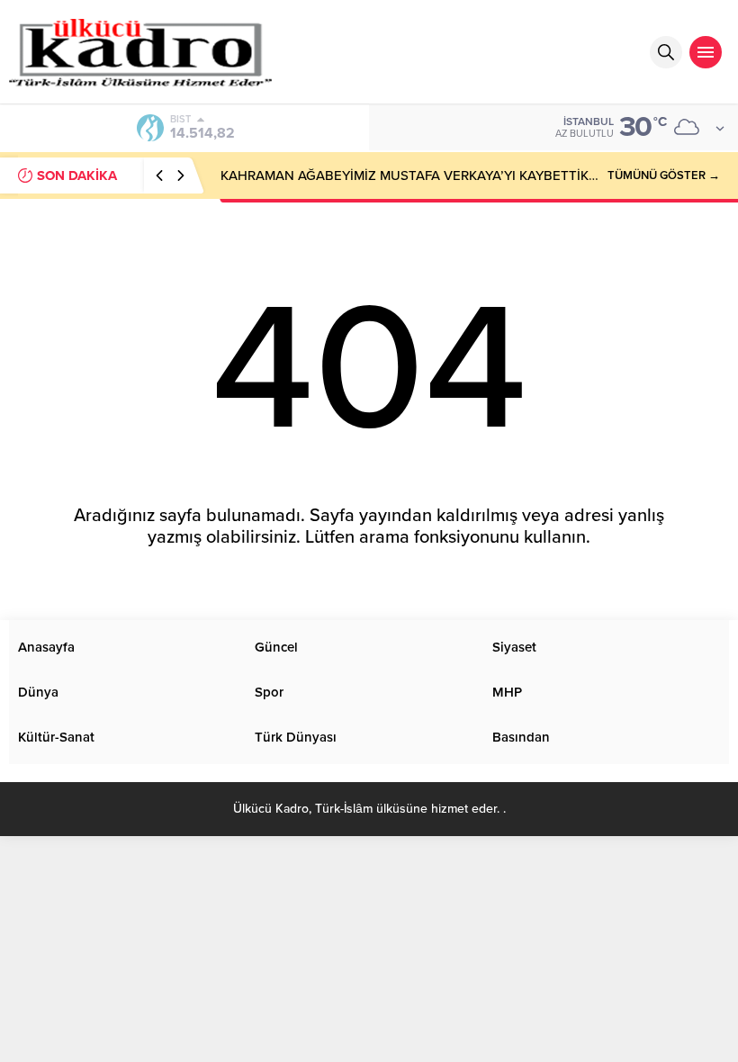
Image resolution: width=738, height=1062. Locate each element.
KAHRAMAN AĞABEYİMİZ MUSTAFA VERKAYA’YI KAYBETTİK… (409, 175)
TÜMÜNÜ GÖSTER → (664, 175)
